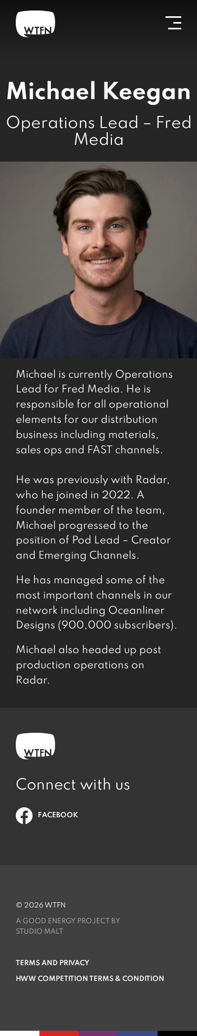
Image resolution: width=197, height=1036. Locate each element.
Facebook (58, 815)
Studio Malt (39, 931)
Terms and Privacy (52, 963)
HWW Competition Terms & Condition (90, 979)
